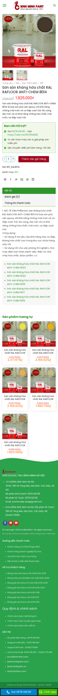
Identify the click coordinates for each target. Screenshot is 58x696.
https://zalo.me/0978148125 (23, 135)
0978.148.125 (18, 131)
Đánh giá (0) (12, 197)
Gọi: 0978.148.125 (21, 692)
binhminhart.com (16, 671)
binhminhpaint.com (18, 662)
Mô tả (8, 190)
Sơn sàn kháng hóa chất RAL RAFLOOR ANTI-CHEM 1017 (15, 398)
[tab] (29, 191)
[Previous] (6, 40)
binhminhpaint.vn (16, 667)
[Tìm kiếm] (54, 5)
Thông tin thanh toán (17, 203)
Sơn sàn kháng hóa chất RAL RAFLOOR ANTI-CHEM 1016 (15, 352)
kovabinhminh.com (17, 657)
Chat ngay (50, 692)
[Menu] (4, 5)
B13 (41, 83)
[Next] (47, 40)
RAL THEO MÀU (29, 83)
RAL (17, 83)
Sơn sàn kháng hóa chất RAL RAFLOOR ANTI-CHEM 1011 (15, 444)
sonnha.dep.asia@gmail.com (27, 502)
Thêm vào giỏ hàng (33, 159)
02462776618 (12, 515)
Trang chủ (7, 83)
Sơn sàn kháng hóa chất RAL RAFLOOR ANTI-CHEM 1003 (43, 352)
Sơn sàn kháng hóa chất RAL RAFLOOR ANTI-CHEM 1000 (43, 398)
